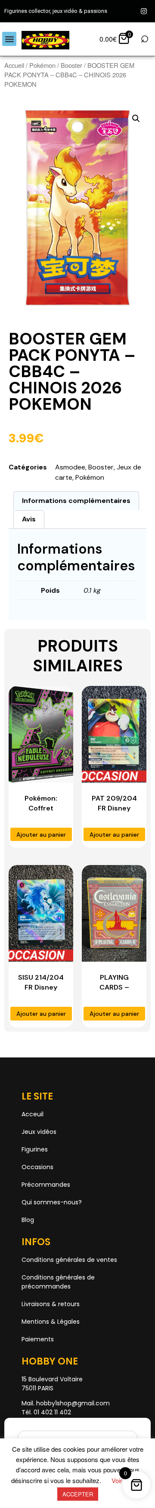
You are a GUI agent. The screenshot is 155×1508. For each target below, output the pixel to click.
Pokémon (42, 65)
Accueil (14, 65)
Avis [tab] (29, 519)
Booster (71, 65)
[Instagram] (144, 11)
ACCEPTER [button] (77, 1494)
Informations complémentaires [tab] (76, 500)
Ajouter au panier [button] (41, 834)
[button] (9, 39)
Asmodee (70, 467)
